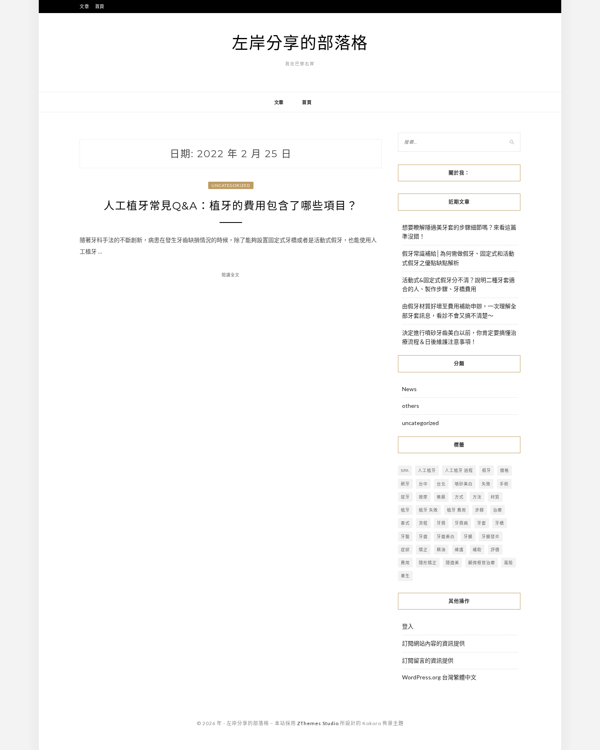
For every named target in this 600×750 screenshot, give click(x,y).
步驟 (479, 509)
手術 (504, 483)
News (409, 388)
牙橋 (499, 523)
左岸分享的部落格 (300, 42)
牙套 (481, 523)
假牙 (486, 470)
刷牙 (405, 483)
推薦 (441, 496)
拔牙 (405, 496)
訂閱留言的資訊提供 (427, 660)
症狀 (405, 549)
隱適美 (452, 562)
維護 (459, 549)
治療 (497, 509)
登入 (407, 626)
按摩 (423, 496)
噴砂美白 (464, 483)
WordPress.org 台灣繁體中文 (439, 677)
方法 (477, 496)
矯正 (423, 549)
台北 (441, 483)
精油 (441, 549)
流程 (423, 523)
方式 (459, 496)
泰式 (405, 523)
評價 (495, 549)
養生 (405, 575)
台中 (423, 483)
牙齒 (423, 536)
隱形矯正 (428, 562)
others (410, 405)
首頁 (100, 6)
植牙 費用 (456, 509)
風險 (508, 562)
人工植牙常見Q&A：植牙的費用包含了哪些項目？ (231, 205)
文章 (84, 6)
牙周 (441, 523)
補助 (477, 549)
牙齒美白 (446, 536)
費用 (405, 562)
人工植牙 (427, 470)
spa (405, 470)
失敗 (486, 483)
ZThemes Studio (318, 723)
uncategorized (230, 185)
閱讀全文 (231, 274)
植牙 (405, 509)
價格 (504, 470)
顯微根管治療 (481, 562)
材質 (495, 496)
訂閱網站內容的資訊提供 (433, 643)
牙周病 (461, 523)
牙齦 (468, 536)
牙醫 (405, 536)
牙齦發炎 (491, 536)
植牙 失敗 (428, 509)
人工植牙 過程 (459, 470)
